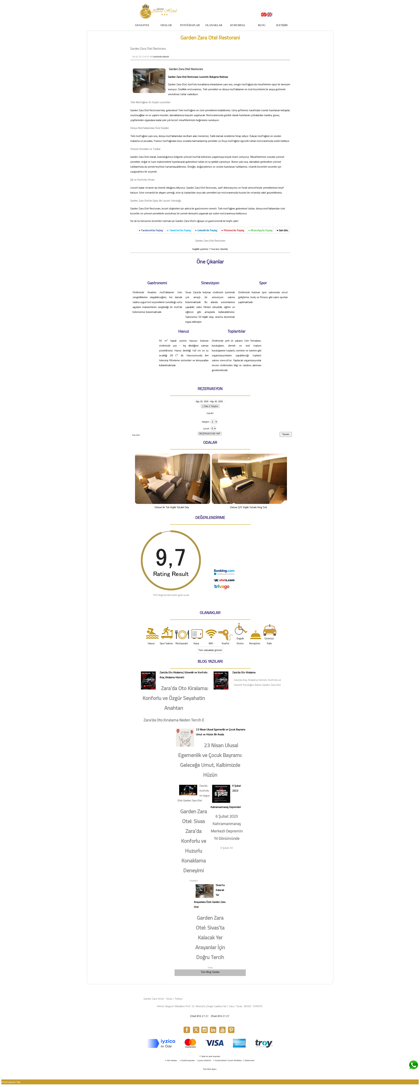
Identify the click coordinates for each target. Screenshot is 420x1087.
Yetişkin (205, 422)
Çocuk (206, 428)
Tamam (285, 434)
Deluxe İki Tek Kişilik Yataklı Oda (172, 507)
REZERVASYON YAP (209, 433)
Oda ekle (136, 435)
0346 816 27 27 (199, 1016)
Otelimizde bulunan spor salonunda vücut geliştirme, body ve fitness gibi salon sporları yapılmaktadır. (263, 297)
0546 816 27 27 (220, 1016)
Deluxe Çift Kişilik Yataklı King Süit (248, 507)
